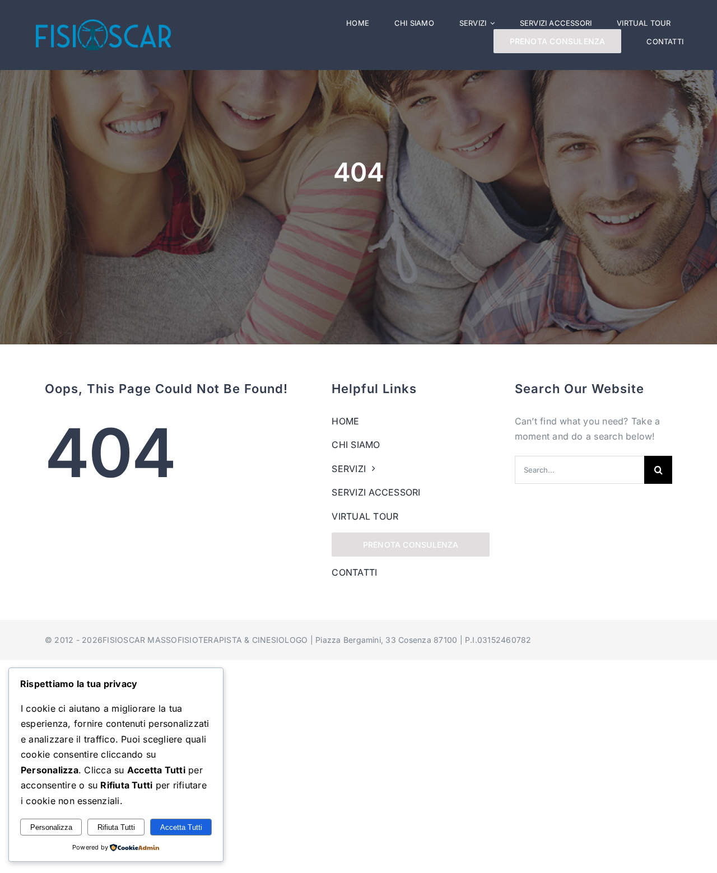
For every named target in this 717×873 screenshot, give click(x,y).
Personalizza (51, 827)
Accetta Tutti (181, 827)
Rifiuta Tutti (116, 827)
